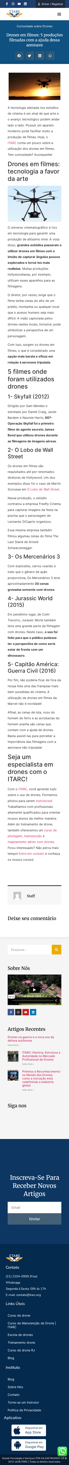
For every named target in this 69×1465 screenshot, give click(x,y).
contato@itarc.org (28, 1295)
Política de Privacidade (24, 1410)
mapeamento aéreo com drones (31, 842)
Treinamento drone (21, 1342)
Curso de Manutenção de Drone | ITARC (32, 1325)
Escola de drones (20, 1335)
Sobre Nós (15, 1387)
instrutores (43, 801)
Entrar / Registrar (52, 4)
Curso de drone (19, 1315)
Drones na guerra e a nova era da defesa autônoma (31, 1038)
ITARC (12, 143)
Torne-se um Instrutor (23, 1402)
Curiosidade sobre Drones (35, 26)
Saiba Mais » (14, 1045)
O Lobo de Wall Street (43, 489)
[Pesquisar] (56, 949)
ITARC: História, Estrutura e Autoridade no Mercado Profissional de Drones (41, 1056)
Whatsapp (13, 1282)
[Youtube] (19, 4)
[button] (59, 14)
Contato (14, 1395)
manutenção (33, 836)
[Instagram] (13, 4)
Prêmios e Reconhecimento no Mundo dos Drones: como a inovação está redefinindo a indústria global (41, 1078)
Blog (11, 1358)
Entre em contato (31, 854)
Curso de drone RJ (21, 1350)
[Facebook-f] (7, 4)
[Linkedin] (25, 4)
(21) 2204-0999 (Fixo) (21, 1276)
